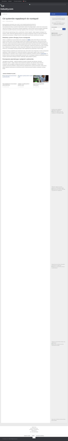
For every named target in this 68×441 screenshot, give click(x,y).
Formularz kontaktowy (18, 1)
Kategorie (10, 1)
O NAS (33, 435)
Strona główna (4, 1)
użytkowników (43, 53)
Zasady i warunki (27, 435)
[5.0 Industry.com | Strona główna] (8, 8)
